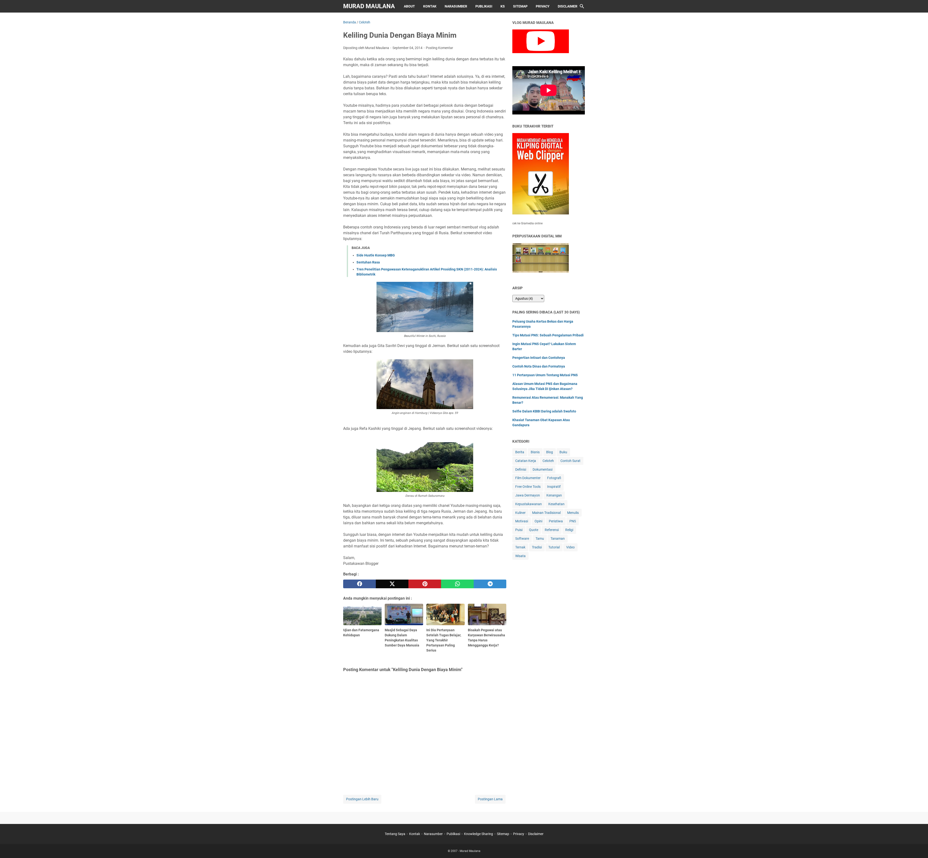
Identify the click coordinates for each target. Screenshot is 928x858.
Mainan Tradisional (546, 513)
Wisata (520, 556)
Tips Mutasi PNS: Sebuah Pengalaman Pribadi (548, 335)
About (409, 6)
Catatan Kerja (525, 461)
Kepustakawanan (528, 504)
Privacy (543, 6)
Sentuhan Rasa (368, 262)
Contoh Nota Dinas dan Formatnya (538, 366)
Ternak (520, 547)
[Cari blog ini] (582, 6)
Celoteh (548, 461)
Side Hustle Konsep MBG (375, 255)
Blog (549, 452)
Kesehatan (556, 504)
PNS (572, 521)
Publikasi (483, 6)
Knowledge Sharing (478, 834)
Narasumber (456, 6)
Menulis (573, 513)
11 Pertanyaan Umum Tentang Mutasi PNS (545, 375)
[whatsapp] (457, 584)
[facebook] (359, 584)
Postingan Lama (490, 799)
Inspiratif (554, 487)
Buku (563, 452)
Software (522, 538)
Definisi (520, 469)
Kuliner (520, 513)
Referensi (552, 530)
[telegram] (490, 584)
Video (570, 547)
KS (502, 6)
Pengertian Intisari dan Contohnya (538, 358)
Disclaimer (567, 6)
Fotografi (554, 478)
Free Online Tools (528, 487)
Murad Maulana (369, 6)
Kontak (429, 6)
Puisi (518, 530)
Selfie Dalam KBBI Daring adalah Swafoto (544, 411)
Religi (569, 530)
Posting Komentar (439, 48)
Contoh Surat (570, 461)
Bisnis (535, 452)
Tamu (540, 538)
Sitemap (520, 6)
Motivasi (521, 521)
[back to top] (918, 847)
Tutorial (554, 547)
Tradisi (537, 547)
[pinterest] (424, 584)
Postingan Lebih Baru (362, 799)
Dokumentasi (542, 469)
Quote (533, 530)
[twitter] (392, 584)
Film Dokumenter (528, 478)
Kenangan (554, 495)
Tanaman (558, 538)
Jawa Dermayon (527, 495)
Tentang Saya (395, 834)
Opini (538, 521)
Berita (519, 452)
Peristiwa (556, 521)
